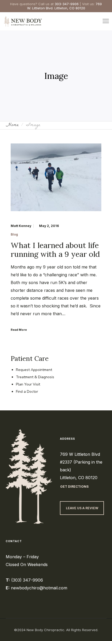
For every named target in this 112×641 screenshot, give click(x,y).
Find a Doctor (27, 391)
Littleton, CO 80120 (78, 477)
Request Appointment (34, 369)
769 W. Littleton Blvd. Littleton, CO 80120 (64, 6)
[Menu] (103, 21)
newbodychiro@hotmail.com (39, 587)
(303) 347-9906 (27, 580)
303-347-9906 (67, 4)
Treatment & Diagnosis (35, 377)
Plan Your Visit (28, 384)
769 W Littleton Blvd (80, 454)
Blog (14, 234)
